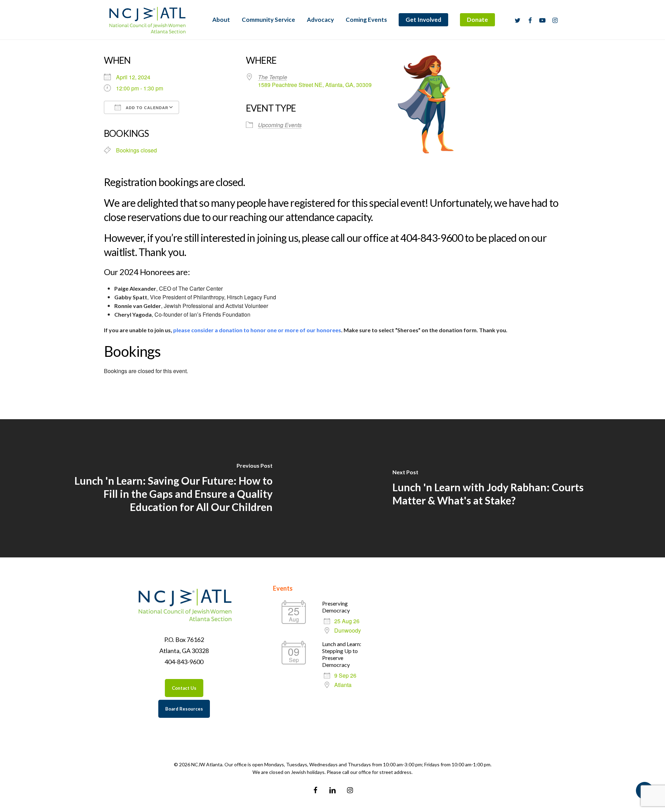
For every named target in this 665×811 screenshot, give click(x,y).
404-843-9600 (184, 661)
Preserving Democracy (336, 607)
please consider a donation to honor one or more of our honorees (257, 330)
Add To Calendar (146, 108)
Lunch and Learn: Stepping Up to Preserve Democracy (341, 654)
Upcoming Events (280, 125)
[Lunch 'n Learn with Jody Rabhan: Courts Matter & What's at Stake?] (498, 488)
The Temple (272, 77)
